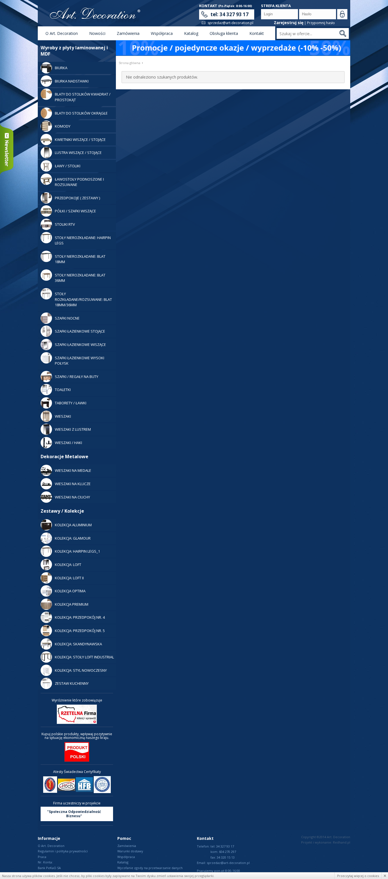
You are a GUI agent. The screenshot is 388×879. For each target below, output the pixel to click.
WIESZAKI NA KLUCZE (73, 483)
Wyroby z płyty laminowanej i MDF (74, 51)
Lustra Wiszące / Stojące (78, 152)
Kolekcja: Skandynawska (78, 643)
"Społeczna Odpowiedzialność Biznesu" (74, 814)
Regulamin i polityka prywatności (63, 851)
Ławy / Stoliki (67, 165)
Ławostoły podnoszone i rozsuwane (79, 182)
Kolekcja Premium (71, 604)
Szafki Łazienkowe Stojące (80, 331)
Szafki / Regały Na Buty (76, 376)
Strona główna (129, 63)
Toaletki (63, 389)
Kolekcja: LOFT (68, 564)
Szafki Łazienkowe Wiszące (80, 344)
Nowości (97, 33)
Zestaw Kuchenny (72, 683)
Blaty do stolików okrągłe (81, 113)
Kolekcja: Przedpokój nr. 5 (80, 630)
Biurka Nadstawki (72, 81)
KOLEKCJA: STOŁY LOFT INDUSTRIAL (84, 657)
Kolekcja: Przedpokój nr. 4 (80, 617)
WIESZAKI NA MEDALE (73, 470)
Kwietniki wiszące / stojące (80, 139)
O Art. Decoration (61, 33)
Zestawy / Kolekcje (62, 511)
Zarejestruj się (288, 22)
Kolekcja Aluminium (73, 524)
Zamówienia (128, 33)
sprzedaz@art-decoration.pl (230, 22)
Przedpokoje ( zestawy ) (77, 197)
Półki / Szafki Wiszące (75, 211)
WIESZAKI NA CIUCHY (72, 497)
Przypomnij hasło (321, 22)
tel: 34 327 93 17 (229, 14)
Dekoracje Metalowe (64, 456)
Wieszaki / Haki (68, 442)
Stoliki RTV (65, 224)
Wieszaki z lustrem (73, 429)
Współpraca (162, 33)
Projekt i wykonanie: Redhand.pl (325, 842)
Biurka (61, 67)
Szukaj (342, 33)
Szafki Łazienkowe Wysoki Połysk (79, 360)
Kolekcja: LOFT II (69, 577)
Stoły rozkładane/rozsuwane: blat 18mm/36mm (83, 299)
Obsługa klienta (224, 33)
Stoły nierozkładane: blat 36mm (80, 277)
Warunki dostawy (130, 851)
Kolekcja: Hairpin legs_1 (77, 551)
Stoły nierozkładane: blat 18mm (80, 259)
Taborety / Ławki (70, 402)
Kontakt (256, 33)
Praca (42, 857)
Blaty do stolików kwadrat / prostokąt (82, 97)
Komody (62, 126)
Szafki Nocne (67, 318)
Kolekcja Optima (70, 590)
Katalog (191, 33)
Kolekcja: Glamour (73, 538)
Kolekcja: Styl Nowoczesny (81, 670)
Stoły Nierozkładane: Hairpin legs (83, 240)
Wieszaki (63, 416)
